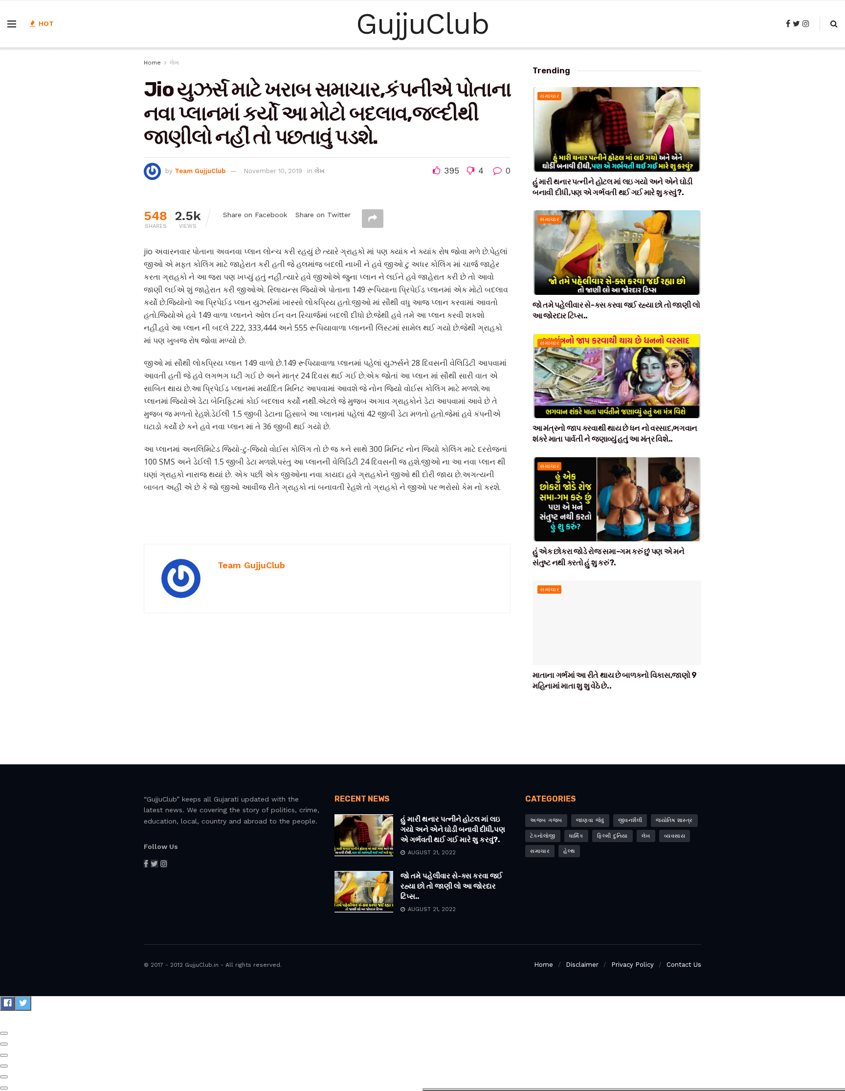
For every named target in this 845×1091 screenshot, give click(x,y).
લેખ (174, 62)
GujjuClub (422, 24)
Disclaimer (582, 964)
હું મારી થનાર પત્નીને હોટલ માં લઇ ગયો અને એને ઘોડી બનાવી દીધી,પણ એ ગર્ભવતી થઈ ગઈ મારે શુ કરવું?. (452, 829)
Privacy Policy (632, 964)
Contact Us (684, 964)
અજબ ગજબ (546, 820)
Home (152, 62)
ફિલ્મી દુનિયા (612, 836)
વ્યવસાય (675, 836)
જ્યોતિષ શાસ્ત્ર (674, 820)
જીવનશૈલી (630, 820)
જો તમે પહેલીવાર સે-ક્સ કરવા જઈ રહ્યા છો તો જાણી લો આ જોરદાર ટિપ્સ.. (451, 886)
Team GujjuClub (200, 171)
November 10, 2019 (273, 171)
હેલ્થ (569, 851)
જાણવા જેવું (590, 820)
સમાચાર (549, 96)
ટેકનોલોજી (543, 836)
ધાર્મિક (576, 836)
